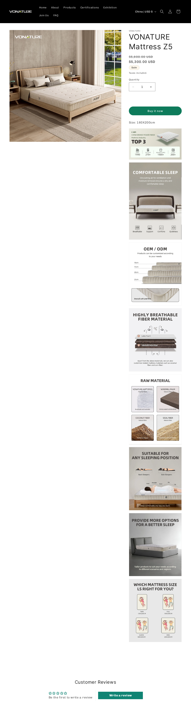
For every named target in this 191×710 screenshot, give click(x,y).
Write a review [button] (120, 695)
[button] (162, 11)
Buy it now (155, 111)
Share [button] (137, 653)
